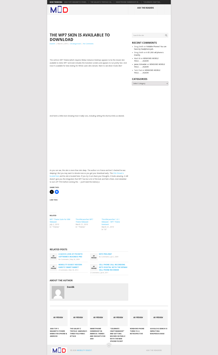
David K (52, 44)
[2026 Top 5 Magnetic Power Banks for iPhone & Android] (59, 318)
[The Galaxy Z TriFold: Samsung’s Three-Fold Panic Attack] (79, 318)
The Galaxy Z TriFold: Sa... (101, 2)
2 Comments (94, 273)
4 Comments (63, 270)
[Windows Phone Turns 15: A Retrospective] (139, 318)
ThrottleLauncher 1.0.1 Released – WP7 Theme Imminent (111, 221)
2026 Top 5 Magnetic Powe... (75, 2)
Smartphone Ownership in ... (128, 2)
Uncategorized (75, 44)
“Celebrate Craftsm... (152, 2)
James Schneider (140, 64)
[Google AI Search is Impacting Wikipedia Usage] (159, 318)
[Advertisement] (96, 23)
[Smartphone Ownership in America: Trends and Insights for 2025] (99, 318)
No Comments (88, 44)
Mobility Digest (84, 350)
